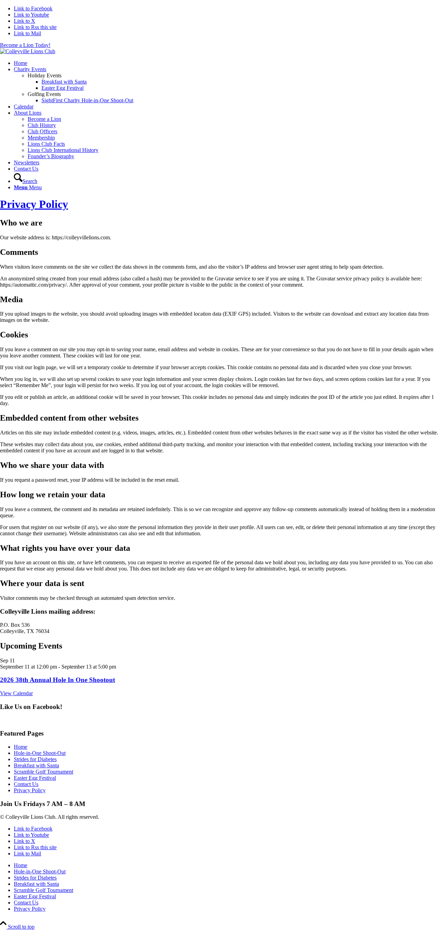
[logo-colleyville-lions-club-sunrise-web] (27, 51)
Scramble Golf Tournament (43, 772)
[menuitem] (228, 63)
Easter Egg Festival (35, 778)
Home (20, 747)
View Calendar (16, 693)
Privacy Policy (34, 204)
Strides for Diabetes (35, 759)
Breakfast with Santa (36, 765)
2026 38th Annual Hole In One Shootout (57, 679)
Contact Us (26, 784)
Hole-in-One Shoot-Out (40, 753)
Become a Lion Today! (25, 45)
